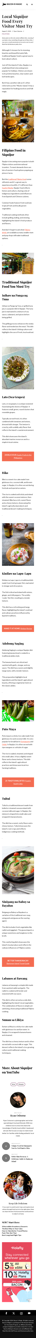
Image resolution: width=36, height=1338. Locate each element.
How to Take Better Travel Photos (15, 1231)
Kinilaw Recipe (26, 628)
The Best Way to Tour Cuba (12, 1229)
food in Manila (7, 188)
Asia (14, 1084)
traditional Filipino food (17, 179)
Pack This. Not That (9, 1233)
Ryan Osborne (18, 1115)
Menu (32, 4)
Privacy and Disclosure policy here (23, 1331)
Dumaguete (25, 741)
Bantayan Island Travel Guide (18, 963)
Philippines (6, 34)
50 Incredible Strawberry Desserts (15, 1226)
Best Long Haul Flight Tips (11, 1235)
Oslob (4, 744)
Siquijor (21, 1084)
